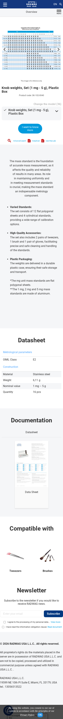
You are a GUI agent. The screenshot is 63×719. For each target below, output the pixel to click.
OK (40, 715)
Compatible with (32, 528)
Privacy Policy (27, 715)
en (55, 4)
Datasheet (36, 141)
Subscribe (53, 613)
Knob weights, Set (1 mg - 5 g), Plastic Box (28, 111)
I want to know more (30, 129)
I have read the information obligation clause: (34, 627)
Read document (55, 627)
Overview (31, 11)
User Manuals (51, 141)
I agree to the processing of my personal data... (28, 622)
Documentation (31, 420)
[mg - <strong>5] (31, 48)
